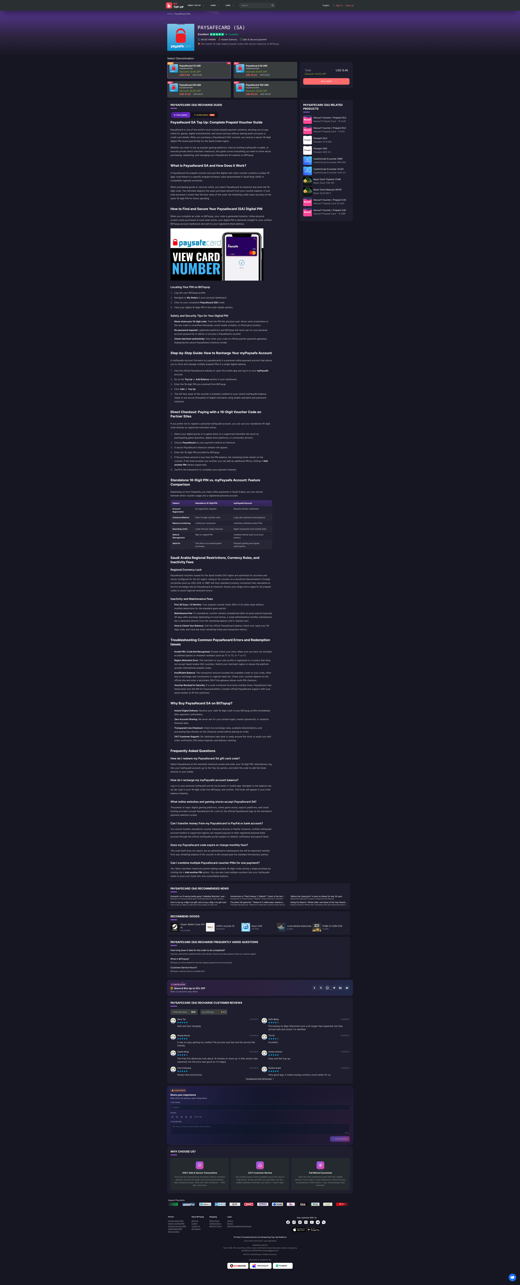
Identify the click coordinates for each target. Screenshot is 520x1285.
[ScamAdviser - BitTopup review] (237, 1266)
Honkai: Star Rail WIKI (176, 1224)
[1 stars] (172, 1117)
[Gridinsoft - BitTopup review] (261, 1266)
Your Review (176, 1122)
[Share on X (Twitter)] (321, 987)
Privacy (230, 1224)
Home (169, 14)
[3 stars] (182, 1117)
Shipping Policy (215, 1224)
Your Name (175, 1102)
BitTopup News (174, 1232)
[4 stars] (186, 1117)
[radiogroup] (182, 1022)
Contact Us (195, 1226)
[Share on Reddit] (347, 987)
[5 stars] (191, 1117)
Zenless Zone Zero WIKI (177, 1226)
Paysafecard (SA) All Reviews (259, 1079)
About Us (194, 1221)
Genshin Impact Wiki (175, 1221)
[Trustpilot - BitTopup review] (283, 1266)
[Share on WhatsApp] (327, 987)
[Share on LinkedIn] (340, 987)
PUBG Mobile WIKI (175, 1229)
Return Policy (214, 1221)
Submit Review (341, 1139)
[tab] (180, 115)
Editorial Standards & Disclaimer (239, 1226)
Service (230, 1221)
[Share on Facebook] (314, 987)
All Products (196, 1229)
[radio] (178, 1022)
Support (194, 1224)
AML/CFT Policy (215, 1226)
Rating (173, 1113)
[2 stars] (177, 1117)
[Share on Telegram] (334, 987)
